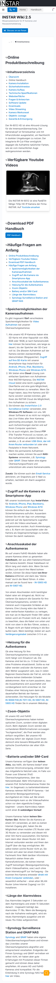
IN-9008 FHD (12, 700)
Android (13, 366)
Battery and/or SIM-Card (24, 291)
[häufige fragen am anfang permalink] (6, 245)
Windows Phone (17, 370)
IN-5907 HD (16, 585)
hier (11, 344)
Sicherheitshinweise (19, 86)
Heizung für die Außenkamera (27, 284)
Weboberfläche (17, 96)
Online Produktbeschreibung (24, 255)
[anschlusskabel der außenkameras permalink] (6, 544)
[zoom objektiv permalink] (6, 711)
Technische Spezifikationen (23, 93)
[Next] (46, 973)
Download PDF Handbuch (22, 262)
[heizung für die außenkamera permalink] (6, 642)
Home (23, 9)
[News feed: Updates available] (53, 9)
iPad (29, 366)
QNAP (17, 460)
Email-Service (43, 473)
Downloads (15, 106)
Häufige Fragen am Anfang (22, 265)
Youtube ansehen (31, 207)
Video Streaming (17, 109)
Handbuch (36, 9)
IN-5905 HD (41, 582)
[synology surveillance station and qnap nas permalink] (6, 928)
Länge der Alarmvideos (24, 294)
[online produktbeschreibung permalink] (6, 57)
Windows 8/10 (38, 370)
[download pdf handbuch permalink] (6, 223)
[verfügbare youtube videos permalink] (6, 160)
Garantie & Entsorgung (20, 119)
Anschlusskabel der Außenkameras (30, 281)
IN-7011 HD (25, 700)
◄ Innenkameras (22, 42)
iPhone (21, 366)
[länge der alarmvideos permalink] (6, 895)
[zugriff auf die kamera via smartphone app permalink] (6, 491)
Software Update (17, 102)
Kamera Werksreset (19, 112)
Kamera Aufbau (17, 89)
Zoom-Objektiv (19, 288)
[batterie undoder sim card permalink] (6, 756)
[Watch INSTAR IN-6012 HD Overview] (28, 183)
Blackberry (37, 366)
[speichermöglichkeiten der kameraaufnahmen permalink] (6, 309)
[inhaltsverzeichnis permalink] (6, 72)
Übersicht (14, 76)
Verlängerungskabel (15, 634)
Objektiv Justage (17, 115)
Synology (40, 457)
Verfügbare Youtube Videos (23, 259)
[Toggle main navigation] (3, 9)
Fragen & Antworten (19, 99)
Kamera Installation (19, 83)
